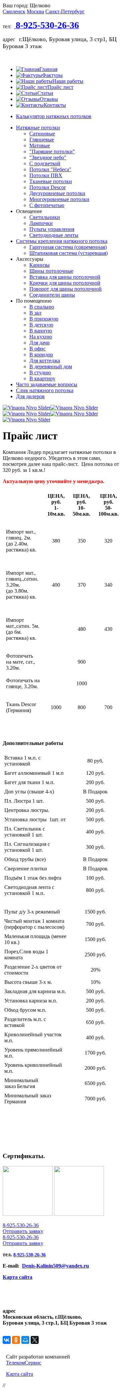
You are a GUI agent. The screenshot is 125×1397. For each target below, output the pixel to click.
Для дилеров (30, 396)
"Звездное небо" (47, 157)
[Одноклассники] (16, 1340)
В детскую (41, 325)
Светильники (44, 217)
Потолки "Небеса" (50, 169)
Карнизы (39, 265)
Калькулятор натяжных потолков (53, 116)
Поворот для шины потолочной (65, 289)
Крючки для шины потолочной (64, 283)
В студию (40, 372)
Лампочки (41, 223)
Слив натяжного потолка (44, 390)
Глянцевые (41, 139)
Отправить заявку (23, 1231)
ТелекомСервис (23, 1362)
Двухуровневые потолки (57, 193)
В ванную (40, 330)
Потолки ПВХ (45, 175)
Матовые (39, 145)
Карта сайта (17, 1277)
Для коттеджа (44, 360)
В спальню (41, 307)
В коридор (41, 354)
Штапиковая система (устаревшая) (68, 253)
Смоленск (14, 11)
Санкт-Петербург (65, 11)
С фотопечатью (46, 205)
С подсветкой (44, 163)
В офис (37, 348)
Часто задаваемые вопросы (46, 384)
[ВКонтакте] (7, 1340)
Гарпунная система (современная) (68, 247)
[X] (35, 1340)
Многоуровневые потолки (59, 199)
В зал (35, 313)
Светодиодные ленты (53, 235)
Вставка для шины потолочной (64, 277)
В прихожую (43, 319)
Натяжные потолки (38, 127)
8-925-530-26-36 (21, 1225)
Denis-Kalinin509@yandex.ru (55, 1266)
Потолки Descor (47, 187)
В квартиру (42, 378)
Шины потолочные (51, 271)
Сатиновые (42, 133)
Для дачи (39, 342)
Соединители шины (52, 295)
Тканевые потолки (50, 181)
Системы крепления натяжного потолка (61, 241)
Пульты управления (51, 229)
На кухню (40, 336)
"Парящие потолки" (52, 151)
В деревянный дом (50, 366)
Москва (35, 11)
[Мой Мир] (25, 1340)
